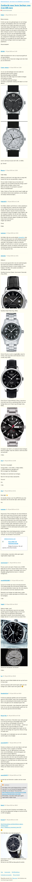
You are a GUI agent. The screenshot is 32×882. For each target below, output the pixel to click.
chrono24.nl (21, 237)
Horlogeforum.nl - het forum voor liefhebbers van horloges (15, 1)
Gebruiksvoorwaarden (6, 875)
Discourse (14, 878)
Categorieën (7, 872)
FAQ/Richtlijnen (16, 872)
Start (2, 872)
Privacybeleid (16, 875)
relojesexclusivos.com (10, 539)
